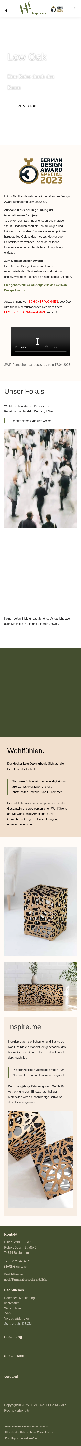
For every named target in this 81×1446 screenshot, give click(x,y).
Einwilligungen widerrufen (21, 1438)
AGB (7, 1313)
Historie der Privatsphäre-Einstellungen (29, 1432)
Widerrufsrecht (14, 1308)
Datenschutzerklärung (19, 1298)
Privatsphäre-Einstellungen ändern (26, 1426)
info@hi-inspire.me (15, 1266)
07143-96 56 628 (20, 1261)
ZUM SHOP (27, 106)
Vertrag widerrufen (17, 1318)
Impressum (11, 1303)
